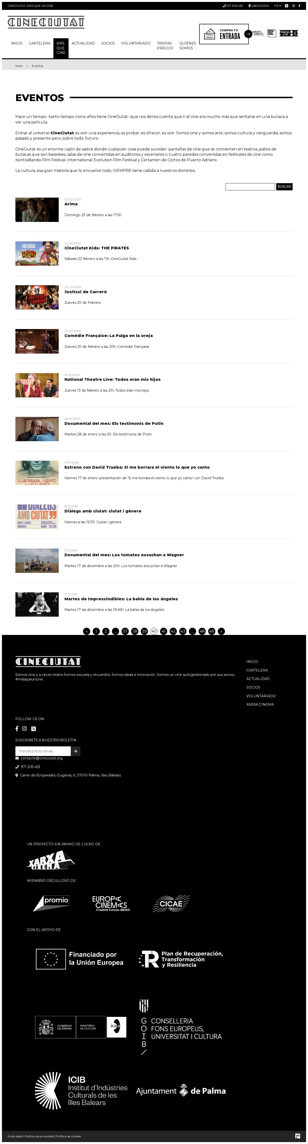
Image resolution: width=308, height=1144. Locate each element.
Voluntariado (136, 43)
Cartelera (39, 43)
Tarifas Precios (165, 45)
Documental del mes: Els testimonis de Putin (113, 423)
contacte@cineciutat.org (42, 758)
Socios (253, 687)
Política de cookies (68, 1136)
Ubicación (260, 5)
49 (211, 631)
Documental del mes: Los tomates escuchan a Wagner (124, 555)
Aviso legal (15, 1136)
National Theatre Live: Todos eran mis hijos (112, 379)
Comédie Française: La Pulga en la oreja (108, 335)
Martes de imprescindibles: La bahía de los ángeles (121, 599)
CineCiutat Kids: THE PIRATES (96, 248)
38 (134, 631)
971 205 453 (235, 5)
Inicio (17, 43)
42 (173, 631)
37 (125, 631)
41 (164, 631)
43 (182, 631)
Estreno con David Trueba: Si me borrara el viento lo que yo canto (137, 467)
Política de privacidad (39, 1136)
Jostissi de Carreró (85, 292)
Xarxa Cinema (260, 704)
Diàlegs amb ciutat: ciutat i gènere (102, 511)
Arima (71, 204)
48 (202, 631)
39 (144, 631)
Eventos (37, 66)
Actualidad (83, 43)
